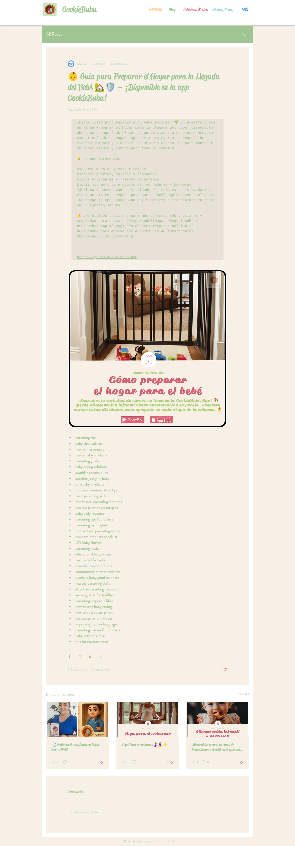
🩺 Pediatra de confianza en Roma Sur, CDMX (75, 747)
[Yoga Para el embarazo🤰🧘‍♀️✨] (147, 719)
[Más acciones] (224, 63)
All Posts (54, 34)
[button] (243, 34)
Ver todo (243, 693)
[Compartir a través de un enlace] (101, 656)
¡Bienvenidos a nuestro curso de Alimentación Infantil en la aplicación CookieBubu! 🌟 (217, 747)
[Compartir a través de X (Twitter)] (80, 656)
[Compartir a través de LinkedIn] (91, 656)
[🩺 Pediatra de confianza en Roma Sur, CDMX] (77, 719)
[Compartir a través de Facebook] (70, 656)
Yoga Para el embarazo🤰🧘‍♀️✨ (144, 744)
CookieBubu (79, 9)
